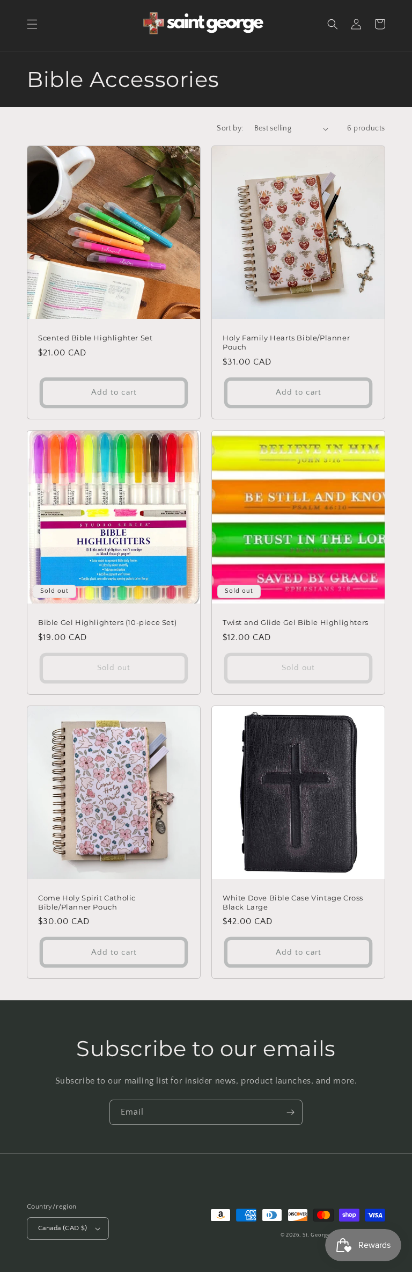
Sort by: (230, 128)
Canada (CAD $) (62, 1228)
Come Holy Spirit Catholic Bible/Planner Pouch (87, 902)
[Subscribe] (290, 1112)
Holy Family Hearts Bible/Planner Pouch (286, 342)
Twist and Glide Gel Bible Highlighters (296, 622)
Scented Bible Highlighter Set (95, 337)
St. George (317, 1235)
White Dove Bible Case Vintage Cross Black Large (293, 902)
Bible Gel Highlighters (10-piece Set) (107, 622)
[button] (32, 24)
